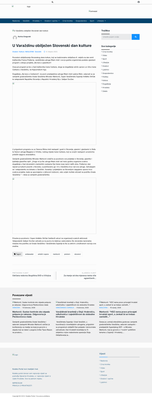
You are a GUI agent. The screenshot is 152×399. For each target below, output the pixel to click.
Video (104, 55)
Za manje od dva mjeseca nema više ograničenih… (80, 275)
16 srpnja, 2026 (115, 307)
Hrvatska (36, 21)
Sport (92, 21)
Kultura (21, 52)
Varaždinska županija (65, 307)
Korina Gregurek (24, 36)
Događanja (106, 84)
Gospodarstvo (81, 21)
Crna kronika (68, 21)
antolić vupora (43, 254)
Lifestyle (100, 21)
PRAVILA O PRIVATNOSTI (22, 386)
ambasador (29, 254)
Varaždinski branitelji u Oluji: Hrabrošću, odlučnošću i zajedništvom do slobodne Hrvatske (75, 314)
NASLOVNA (29, 52)
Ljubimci (105, 70)
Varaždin (26, 21)
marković (56, 254)
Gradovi (15, 52)
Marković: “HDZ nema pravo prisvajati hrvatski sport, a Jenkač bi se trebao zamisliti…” (118, 314)
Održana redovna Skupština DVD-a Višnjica (31, 274)
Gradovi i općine (51, 21)
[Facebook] (139, 2)
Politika (105, 77)
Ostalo (104, 91)
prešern (67, 254)
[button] (37, 20)
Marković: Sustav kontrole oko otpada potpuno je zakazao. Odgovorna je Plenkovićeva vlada (31, 314)
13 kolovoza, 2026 (28, 307)
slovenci (77, 254)
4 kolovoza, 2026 (83, 307)
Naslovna (16, 21)
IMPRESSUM (17, 383)
